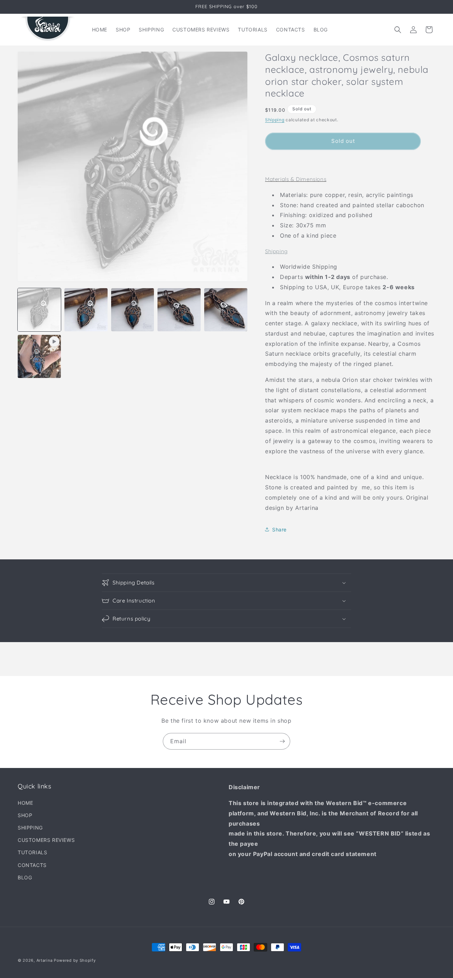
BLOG (25, 877)
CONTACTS (32, 865)
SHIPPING (30, 828)
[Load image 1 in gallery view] (39, 309)
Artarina (44, 960)
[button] (398, 29)
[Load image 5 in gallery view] (225, 309)
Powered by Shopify (75, 960)
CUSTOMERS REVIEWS (46, 840)
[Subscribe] (282, 741)
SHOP (25, 815)
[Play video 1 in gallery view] (39, 356)
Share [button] (279, 529)
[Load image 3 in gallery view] (132, 309)
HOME (25, 803)
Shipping (275, 119)
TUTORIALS (32, 852)
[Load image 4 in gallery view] (179, 309)
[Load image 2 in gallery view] (86, 309)
